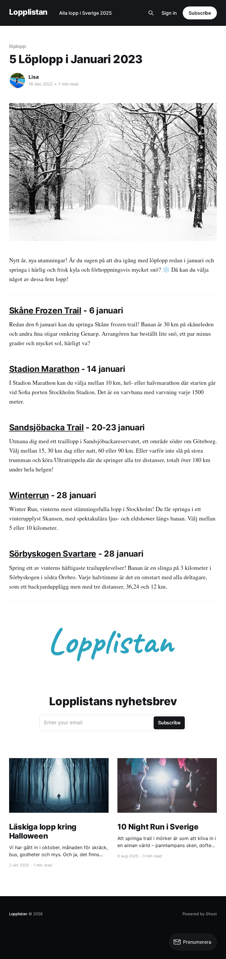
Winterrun (29, 495)
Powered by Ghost (199, 913)
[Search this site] (151, 13)
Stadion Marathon (44, 369)
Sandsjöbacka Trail (46, 427)
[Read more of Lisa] (17, 80)
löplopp (17, 46)
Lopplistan (28, 12)
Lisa (34, 77)
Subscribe (200, 13)
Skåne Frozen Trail (45, 310)
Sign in (169, 13)
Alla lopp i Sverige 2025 (85, 13)
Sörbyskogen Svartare (52, 554)
